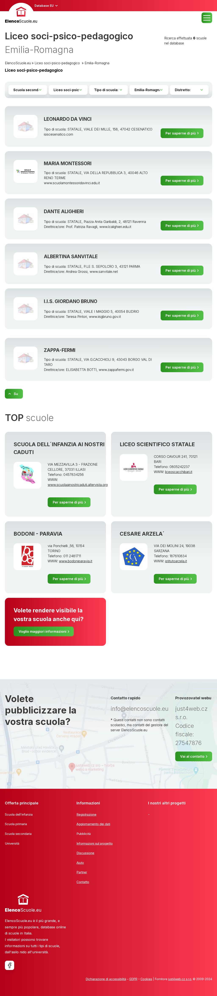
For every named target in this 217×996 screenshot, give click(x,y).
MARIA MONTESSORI (68, 163)
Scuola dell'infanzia (19, 814)
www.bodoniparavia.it (75, 561)
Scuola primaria (16, 824)
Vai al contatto (192, 756)
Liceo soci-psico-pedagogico (58, 63)
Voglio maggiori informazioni (42, 631)
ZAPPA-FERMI (59, 350)
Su (16, 394)
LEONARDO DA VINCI (68, 119)
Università (12, 843)
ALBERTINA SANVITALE (71, 256)
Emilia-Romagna (97, 63)
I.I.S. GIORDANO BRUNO (70, 301)
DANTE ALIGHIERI (64, 211)
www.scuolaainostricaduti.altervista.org (78, 485)
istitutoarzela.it (176, 561)
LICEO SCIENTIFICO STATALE (157, 444)
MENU (207, 17)
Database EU (44, 5)
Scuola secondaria (18, 834)
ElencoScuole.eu (18, 63)
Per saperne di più (181, 133)
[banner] (21, 14)
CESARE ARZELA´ (142, 534)
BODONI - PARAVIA (38, 534)
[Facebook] (9, 965)
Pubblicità (84, 834)
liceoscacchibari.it (178, 472)
